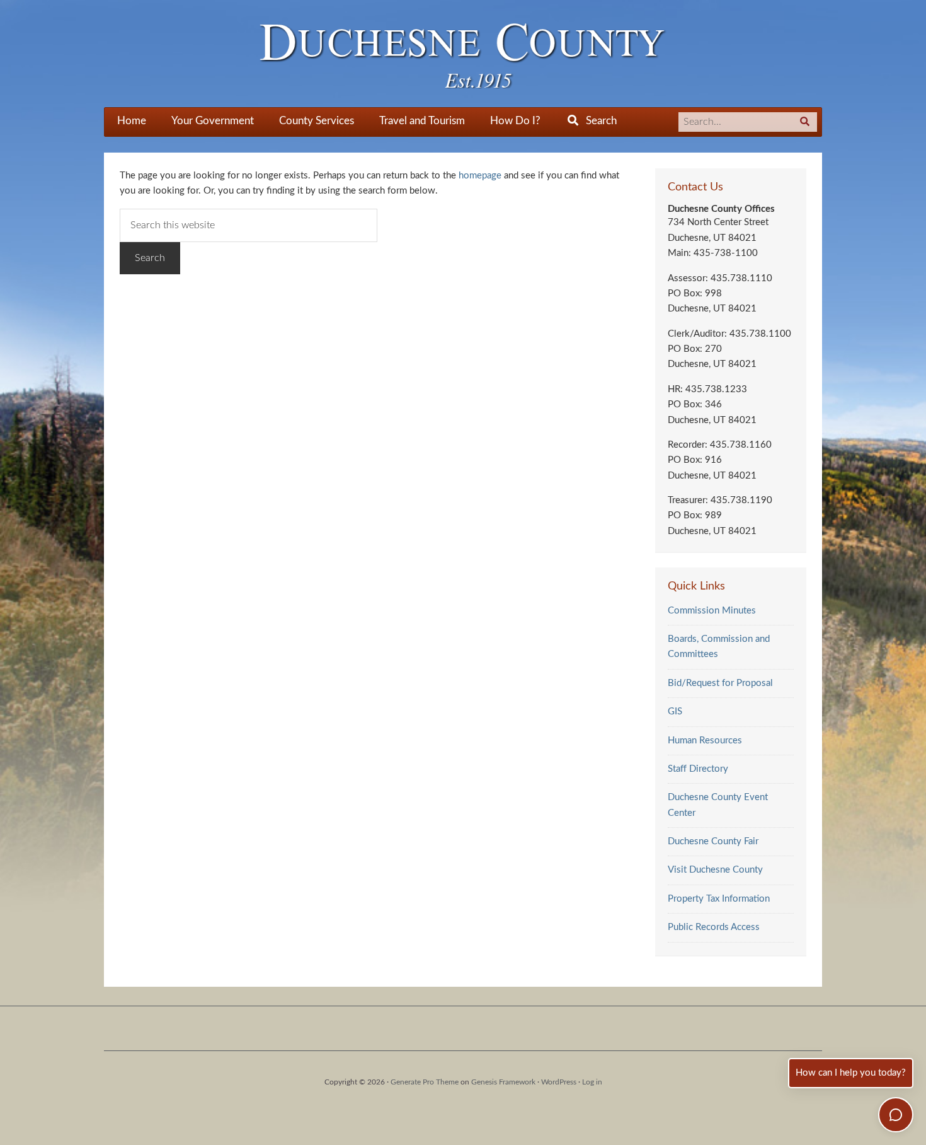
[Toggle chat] (895, 1114)
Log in (592, 1082)
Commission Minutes (712, 610)
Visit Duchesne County (715, 870)
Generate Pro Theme (425, 1082)
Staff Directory (698, 769)
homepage (480, 175)
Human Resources (705, 740)
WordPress (558, 1082)
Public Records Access (714, 927)
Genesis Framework (503, 1082)
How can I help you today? (851, 1073)
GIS (675, 711)
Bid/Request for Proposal (720, 683)
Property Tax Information (719, 899)
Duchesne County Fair (713, 841)
